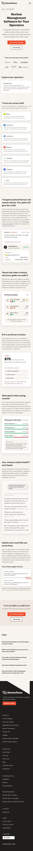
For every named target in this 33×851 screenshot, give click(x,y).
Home (3, 9)
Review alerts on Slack (10, 795)
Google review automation (11, 738)
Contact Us (6, 812)
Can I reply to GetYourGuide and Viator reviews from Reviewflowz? (16, 658)
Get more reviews (8, 722)
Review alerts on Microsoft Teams (13, 801)
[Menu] (29, 3)
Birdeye (5, 782)
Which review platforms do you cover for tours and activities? (16, 650)
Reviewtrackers (7, 786)
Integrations (6, 769)
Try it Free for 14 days (16, 42)
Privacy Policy (7, 821)
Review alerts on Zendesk (11, 798)
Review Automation (9, 728)
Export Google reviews (10, 742)
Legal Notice (6, 828)
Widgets (5, 735)
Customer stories (8, 765)
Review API (6, 732)
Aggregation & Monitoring (11, 725)
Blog (4, 762)
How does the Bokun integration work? (16, 665)
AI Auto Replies (7, 718)
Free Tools (6, 759)
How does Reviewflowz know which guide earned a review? (16, 643)
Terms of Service (8, 824)
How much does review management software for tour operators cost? (16, 672)
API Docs (5, 755)
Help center (6, 752)
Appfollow (6, 779)
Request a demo (9, 703)
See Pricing (16, 47)
